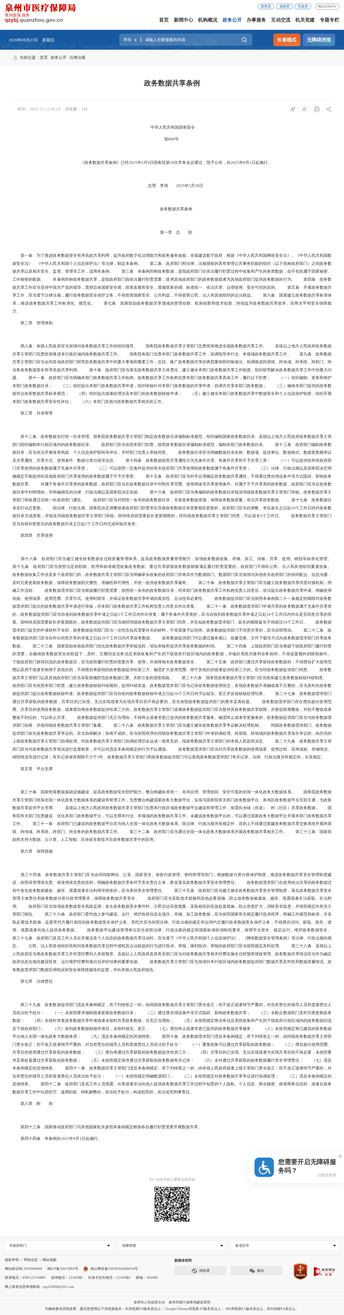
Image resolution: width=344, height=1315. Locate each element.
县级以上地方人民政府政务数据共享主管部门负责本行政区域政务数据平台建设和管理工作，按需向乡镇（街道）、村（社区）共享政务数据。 (188, 808)
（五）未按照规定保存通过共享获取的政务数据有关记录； (137, 1060)
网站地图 (49, 1260)
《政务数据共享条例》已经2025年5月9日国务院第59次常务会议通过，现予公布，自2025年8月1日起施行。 (172, 162)
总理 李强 (154, 185)
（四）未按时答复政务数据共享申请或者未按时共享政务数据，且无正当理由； (99, 1020)
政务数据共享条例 (172, 83)
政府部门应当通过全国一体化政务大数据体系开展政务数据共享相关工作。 (218, 832)
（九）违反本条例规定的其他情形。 (117, 1036)
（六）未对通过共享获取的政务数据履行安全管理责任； (248, 1060)
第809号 (171, 139)
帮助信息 (31, 1260)
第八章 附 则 (32, 1103)
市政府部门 (18, 1246)
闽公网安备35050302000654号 (114, 1269)
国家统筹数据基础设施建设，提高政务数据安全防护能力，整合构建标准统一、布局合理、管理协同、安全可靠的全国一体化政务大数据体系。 (166, 792)
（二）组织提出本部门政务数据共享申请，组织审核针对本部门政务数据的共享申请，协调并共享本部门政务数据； (160, 386)
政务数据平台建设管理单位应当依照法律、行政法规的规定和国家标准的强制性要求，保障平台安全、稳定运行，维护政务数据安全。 (205, 930)
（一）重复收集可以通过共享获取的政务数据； (228, 1044)
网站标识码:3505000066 (23, 1269)
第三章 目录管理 (32, 413)
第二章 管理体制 (32, 323)
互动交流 (281, 20)
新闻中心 (183, 20)
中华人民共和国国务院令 (172, 127)
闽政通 (204, 1271)
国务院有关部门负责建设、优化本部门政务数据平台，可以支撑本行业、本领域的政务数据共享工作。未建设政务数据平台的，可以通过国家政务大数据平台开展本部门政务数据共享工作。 (172, 816)
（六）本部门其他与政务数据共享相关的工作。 (119, 401)
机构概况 (207, 20)
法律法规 (77, 57)
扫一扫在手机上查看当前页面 (172, 1179)
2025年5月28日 (185, 185)
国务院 (266, 6)
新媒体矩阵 (183, 1260)
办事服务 (256, 20)
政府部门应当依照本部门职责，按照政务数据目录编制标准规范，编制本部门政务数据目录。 (180, 444)
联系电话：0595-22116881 (25, 1278)
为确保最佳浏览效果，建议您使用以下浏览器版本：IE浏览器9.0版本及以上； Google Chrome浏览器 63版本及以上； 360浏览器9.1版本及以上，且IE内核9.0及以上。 (172, 1309)
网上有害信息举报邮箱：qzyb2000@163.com (39, 1287)
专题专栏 (329, 20)
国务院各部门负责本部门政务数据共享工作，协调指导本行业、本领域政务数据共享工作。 (206, 354)
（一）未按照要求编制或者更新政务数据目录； (91, 1013)
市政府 (303, 6)
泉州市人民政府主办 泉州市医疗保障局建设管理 (172, 1302)
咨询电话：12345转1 (67, 1278)
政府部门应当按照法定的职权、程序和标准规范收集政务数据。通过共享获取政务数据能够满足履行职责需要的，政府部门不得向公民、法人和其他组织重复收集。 (180, 566)
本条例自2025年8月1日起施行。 (71, 1138)
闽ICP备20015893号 (62, 1269)
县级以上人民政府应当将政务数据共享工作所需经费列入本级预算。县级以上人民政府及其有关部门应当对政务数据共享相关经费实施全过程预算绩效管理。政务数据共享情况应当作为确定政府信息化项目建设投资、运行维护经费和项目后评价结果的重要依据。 (172, 954)
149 (84, 109)
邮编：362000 (147, 1278)
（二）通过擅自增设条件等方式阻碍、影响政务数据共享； (194, 1013)
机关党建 (305, 20)
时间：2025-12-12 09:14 (38, 109)
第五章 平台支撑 (32, 769)
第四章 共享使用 (32, 535)
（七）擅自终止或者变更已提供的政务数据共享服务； (202, 1028)
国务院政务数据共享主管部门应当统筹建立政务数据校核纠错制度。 (264, 678)
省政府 (284, 6)
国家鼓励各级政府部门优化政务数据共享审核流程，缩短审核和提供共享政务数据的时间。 (135, 646)
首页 (164, 20)
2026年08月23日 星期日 (31, 40)
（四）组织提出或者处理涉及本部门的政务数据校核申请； (125, 393)
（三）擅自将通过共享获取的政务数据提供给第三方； (137, 1052)
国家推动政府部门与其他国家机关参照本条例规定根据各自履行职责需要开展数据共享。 (121, 1127)
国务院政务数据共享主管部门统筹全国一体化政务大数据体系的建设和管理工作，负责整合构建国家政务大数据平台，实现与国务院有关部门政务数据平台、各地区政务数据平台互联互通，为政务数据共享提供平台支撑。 (172, 800)
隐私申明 (12, 1260)
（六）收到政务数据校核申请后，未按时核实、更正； (97, 1028)
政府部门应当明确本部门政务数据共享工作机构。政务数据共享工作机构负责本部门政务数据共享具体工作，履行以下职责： (158, 378)
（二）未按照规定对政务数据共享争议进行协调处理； (226, 1076)
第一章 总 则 (172, 232)
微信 (260, 1271)
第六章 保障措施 (32, 851)
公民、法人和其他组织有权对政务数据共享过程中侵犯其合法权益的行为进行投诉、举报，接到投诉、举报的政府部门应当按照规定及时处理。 (151, 946)
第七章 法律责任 (32, 981)
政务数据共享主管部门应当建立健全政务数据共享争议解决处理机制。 (198, 725)
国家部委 (129, 1246)
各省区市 (242, 1246)
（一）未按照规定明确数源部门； (139, 1076)
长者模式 (286, 39)
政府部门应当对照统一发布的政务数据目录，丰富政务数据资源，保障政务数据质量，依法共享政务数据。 (184, 500)
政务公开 (232, 20)
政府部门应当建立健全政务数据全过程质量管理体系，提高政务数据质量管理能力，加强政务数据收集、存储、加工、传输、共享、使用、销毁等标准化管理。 (184, 559)
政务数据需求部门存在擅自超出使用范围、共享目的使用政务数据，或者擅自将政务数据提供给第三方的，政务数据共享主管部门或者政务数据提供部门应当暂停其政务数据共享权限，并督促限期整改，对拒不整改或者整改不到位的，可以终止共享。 (172, 710)
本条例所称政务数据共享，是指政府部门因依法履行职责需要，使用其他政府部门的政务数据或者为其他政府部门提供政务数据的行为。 (170, 279)
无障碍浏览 (319, 39)
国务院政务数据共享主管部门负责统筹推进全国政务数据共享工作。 (202, 346)
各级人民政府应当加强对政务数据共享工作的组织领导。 (85, 346)
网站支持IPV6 (327, 6)
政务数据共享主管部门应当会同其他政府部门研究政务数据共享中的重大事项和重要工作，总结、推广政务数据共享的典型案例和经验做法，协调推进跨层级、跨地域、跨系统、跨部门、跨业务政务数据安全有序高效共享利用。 (172, 362)
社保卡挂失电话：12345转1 (109, 1278)
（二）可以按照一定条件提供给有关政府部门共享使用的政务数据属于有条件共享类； (170, 468)
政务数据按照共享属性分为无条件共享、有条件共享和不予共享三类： (206, 460)
